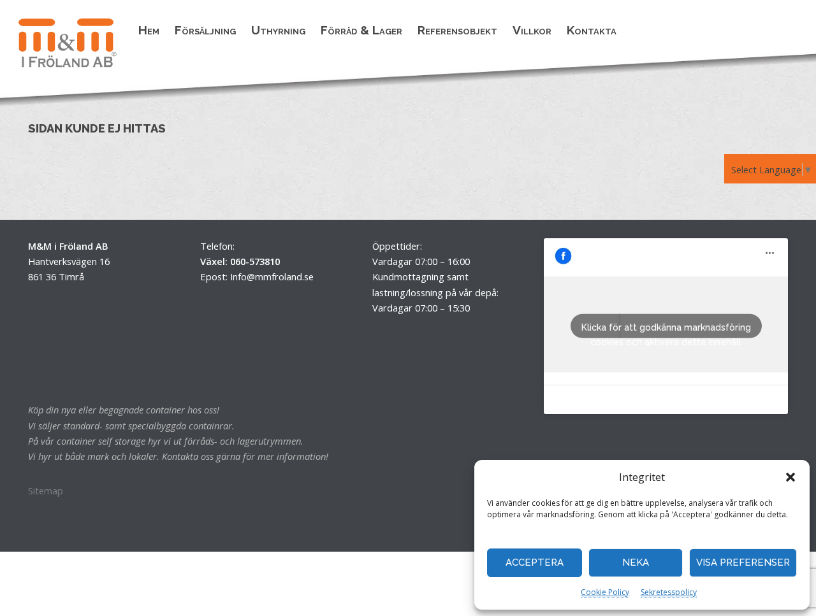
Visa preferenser (743, 562)
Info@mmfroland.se (272, 276)
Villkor (532, 30)
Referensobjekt (457, 30)
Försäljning (205, 30)
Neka (635, 562)
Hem (148, 30)
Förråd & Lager (361, 30)
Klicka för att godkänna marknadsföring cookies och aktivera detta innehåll (666, 330)
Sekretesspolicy (669, 592)
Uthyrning (278, 30)
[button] (790, 477)
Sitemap (45, 490)
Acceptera (535, 562)
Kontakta (591, 30)
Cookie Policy (605, 592)
